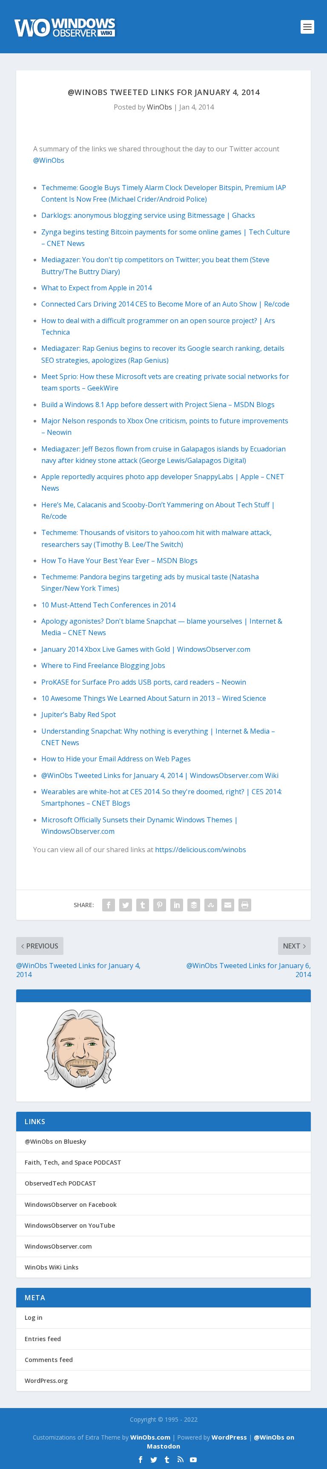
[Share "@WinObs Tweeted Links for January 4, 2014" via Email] (227, 905)
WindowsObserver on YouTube (70, 1225)
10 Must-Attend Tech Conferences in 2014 (108, 605)
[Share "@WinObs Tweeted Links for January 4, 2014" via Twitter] (125, 905)
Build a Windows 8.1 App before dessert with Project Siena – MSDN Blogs (158, 404)
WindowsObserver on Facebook (71, 1204)
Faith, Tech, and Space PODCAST (73, 1162)
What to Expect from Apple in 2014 (96, 287)
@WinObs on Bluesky (55, 1141)
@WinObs (48, 160)
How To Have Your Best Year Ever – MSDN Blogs (119, 560)
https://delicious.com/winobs (200, 849)
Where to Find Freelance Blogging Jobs (103, 665)
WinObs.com (150, 1437)
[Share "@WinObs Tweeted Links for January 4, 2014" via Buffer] (193, 905)
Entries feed (43, 1339)
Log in (34, 1317)
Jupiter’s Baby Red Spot (78, 714)
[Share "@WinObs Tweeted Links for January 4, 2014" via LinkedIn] (176, 905)
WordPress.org (46, 1380)
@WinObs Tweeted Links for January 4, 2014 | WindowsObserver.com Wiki (159, 775)
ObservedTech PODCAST (60, 1183)
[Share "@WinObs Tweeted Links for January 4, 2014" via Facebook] (108, 905)
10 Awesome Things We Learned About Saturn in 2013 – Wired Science (153, 698)
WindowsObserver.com (58, 1246)
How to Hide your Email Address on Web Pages (116, 758)
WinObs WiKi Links (51, 1267)
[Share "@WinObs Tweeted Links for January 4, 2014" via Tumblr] (142, 905)
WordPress (229, 1437)
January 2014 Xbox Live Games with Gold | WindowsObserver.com (145, 649)
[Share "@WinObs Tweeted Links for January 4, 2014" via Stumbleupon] (210, 905)
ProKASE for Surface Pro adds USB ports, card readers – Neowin (143, 682)
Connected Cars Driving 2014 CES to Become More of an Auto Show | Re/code (165, 304)
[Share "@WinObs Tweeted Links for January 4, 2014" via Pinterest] (159, 905)
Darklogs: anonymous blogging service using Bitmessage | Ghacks (148, 215)
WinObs (159, 107)
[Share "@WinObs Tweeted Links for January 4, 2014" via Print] (244, 905)
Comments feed (49, 1360)
